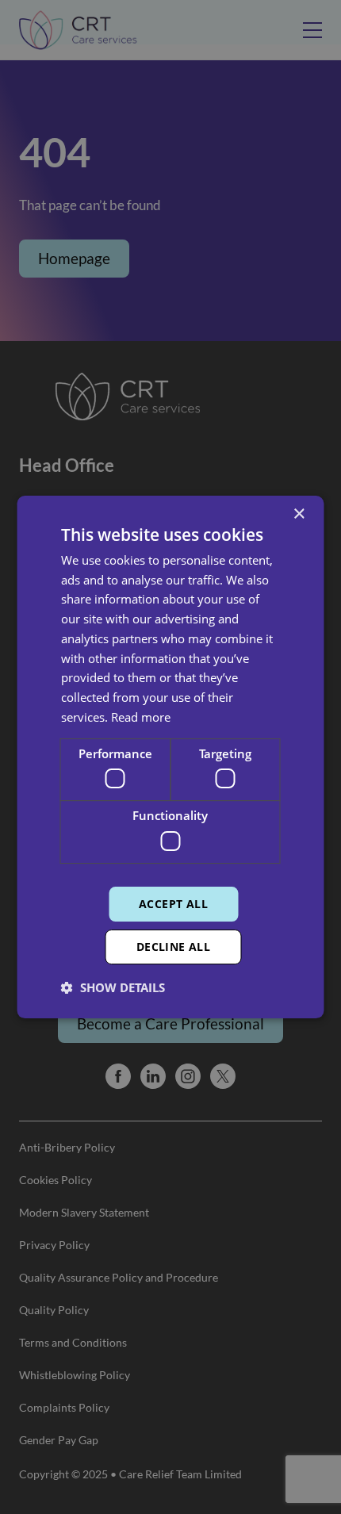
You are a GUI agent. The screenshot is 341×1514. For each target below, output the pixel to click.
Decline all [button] (173, 946)
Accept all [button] (173, 903)
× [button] (299, 514)
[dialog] (170, 757)
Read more (140, 717)
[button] (113, 987)
